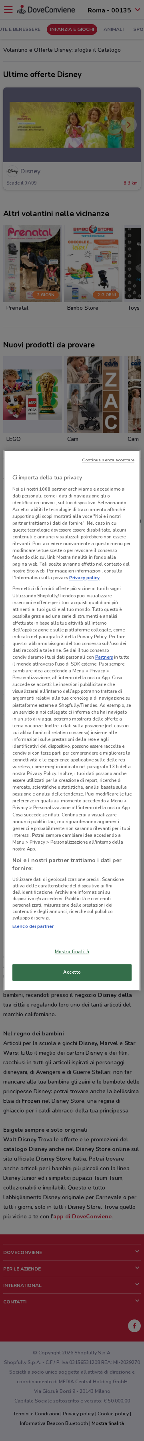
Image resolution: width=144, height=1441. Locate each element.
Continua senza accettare (108, 460)
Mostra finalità (72, 952)
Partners (104, 657)
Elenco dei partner (33, 926)
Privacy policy (84, 578)
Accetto (72, 972)
